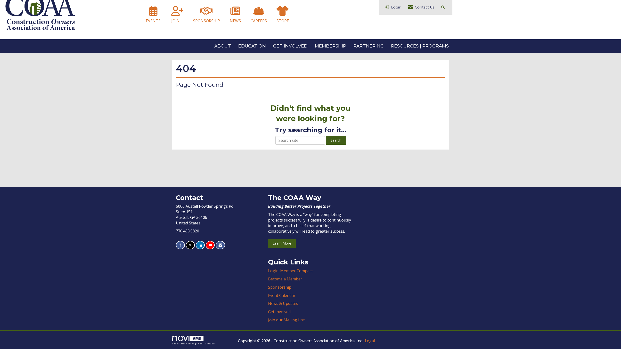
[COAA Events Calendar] (153, 13)
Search (336, 140)
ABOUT (222, 46)
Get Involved (279, 311)
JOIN (175, 21)
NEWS (235, 21)
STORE (283, 21)
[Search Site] (444, 7)
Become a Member (285, 279)
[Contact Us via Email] (220, 245)
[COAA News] (235, 13)
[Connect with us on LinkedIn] (200, 245)
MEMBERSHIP (330, 46)
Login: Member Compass (290, 270)
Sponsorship (279, 287)
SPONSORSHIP (206, 21)
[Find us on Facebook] (180, 245)
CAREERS (259, 21)
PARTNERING (368, 46)
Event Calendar (281, 295)
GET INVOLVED (290, 46)
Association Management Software (194, 344)
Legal (370, 340)
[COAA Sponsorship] (206, 13)
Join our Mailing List (286, 320)
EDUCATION (252, 46)
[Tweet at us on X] (190, 245)
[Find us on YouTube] (210, 245)
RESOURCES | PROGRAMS (420, 46)
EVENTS (153, 21)
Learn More (282, 243)
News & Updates (283, 303)
